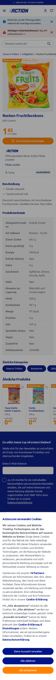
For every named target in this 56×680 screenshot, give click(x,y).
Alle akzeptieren (28, 670)
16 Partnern (37, 573)
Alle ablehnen (28, 660)
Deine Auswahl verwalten (28, 651)
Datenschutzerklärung (15, 639)
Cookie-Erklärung (37, 599)
